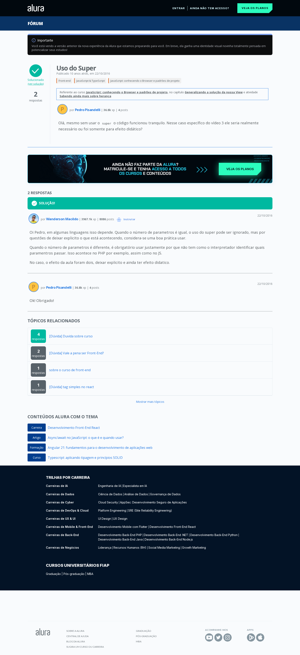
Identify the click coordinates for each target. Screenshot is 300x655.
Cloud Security (108, 502)
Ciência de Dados (110, 494)
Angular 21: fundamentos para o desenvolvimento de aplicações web (100, 447)
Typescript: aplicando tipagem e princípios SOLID (85, 457)
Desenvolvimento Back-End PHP (120, 535)
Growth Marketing (194, 547)
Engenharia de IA (109, 486)
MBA (90, 574)
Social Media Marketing (164, 547)
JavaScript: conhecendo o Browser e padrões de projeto (145, 81)
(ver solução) (36, 84)
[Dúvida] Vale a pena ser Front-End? (76, 353)
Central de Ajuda (77, 636)
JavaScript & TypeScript (90, 81)
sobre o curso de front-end (70, 370)
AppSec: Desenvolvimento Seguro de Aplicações (153, 502)
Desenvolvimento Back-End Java (120, 539)
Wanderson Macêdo (62, 219)
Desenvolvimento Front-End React (74, 427)
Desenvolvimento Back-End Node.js (169, 539)
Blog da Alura (75, 641)
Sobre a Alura (75, 630)
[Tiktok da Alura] (237, 637)
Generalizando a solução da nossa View (214, 92)
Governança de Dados (165, 494)
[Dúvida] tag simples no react (71, 387)
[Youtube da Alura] (209, 637)
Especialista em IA (135, 486)
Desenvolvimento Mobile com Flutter (123, 526)
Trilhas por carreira (68, 477)
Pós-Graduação (146, 636)
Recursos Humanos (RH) (129, 547)
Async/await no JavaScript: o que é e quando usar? (86, 437)
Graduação (53, 574)
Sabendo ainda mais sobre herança (85, 96)
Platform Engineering (112, 510)
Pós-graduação (73, 574)
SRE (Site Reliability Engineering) (150, 510)
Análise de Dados (136, 494)
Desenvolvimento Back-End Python (214, 535)
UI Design (104, 518)
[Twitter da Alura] (218, 637)
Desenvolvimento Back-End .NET (166, 535)
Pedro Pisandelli (88, 109)
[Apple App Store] (260, 637)
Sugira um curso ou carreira (85, 646)
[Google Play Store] (251, 637)
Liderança (104, 547)
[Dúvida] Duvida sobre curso (71, 336)
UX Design (120, 518)
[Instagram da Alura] (227, 637)
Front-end (65, 81)
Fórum (35, 23)
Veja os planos (255, 8)
